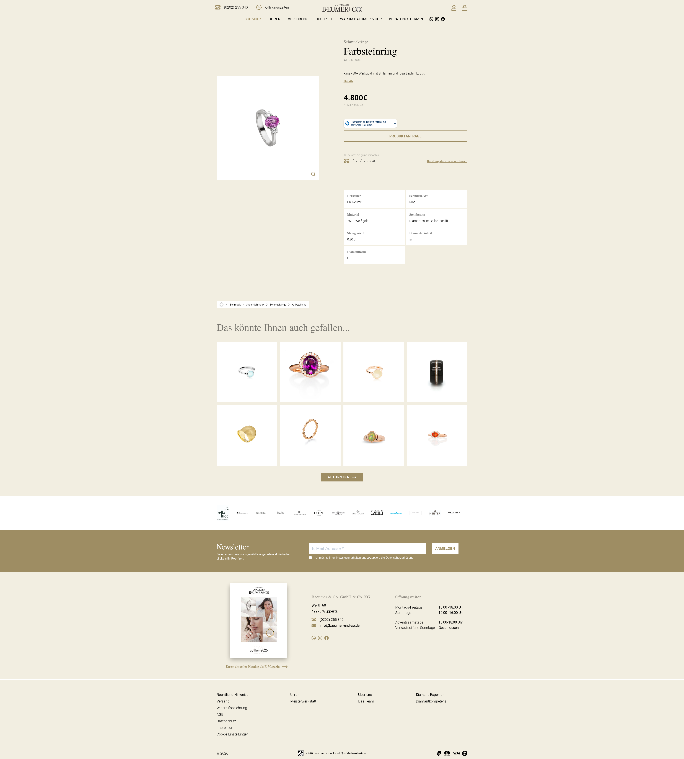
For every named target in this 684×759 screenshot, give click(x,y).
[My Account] (454, 8)
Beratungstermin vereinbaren (447, 161)
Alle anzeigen (342, 477)
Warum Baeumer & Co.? (361, 19)
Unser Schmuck (255, 304)
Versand (223, 701)
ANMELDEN (445, 548)
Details (348, 81)
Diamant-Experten (430, 695)
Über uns (365, 695)
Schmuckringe (278, 304)
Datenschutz (226, 721)
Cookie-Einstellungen (232, 734)
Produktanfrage (405, 136)
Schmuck (253, 19)
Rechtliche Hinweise (232, 695)
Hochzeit (324, 19)
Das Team (366, 701)
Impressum (225, 727)
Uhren (275, 19)
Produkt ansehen (247, 394)
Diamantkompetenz (431, 701)
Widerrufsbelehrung (232, 708)
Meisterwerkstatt (303, 701)
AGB (220, 714)
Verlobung (298, 19)
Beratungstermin (406, 19)
